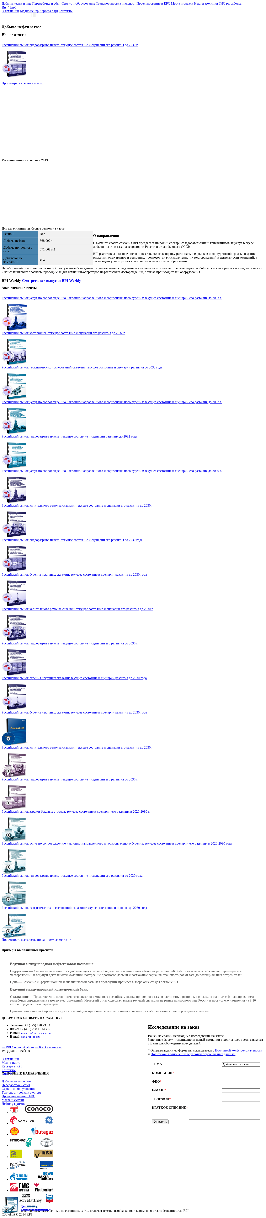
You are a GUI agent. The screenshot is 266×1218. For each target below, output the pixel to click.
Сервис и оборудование (18, 1088)
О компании (10, 1059)
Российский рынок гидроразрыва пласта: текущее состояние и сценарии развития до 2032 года (69, 436)
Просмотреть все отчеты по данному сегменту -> (36, 939)
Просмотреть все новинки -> (22, 83)
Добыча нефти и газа (16, 1081)
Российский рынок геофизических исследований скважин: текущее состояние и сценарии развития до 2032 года (82, 367)
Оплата (7, 1074)
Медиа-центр (11, 1062)
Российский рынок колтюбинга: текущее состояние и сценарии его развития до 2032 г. (63, 333)
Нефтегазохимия (13, 1103)
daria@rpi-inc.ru (30, 1036)
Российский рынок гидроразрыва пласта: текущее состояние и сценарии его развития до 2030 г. (70, 45)
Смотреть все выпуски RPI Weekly (51, 280)
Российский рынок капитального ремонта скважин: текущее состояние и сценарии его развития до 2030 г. (77, 505)
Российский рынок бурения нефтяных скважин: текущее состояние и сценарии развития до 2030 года (74, 574)
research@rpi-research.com (36, 1032)
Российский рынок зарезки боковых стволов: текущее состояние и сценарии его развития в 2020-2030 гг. (76, 811)
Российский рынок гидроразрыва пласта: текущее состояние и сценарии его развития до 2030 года (72, 540)
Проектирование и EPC (18, 1096)
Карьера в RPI (12, 1066)
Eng (13, 7)
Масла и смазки (13, 1100)
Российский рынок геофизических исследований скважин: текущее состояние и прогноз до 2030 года (74, 907)
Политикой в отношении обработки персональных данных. (193, 1054)
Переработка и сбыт (16, 1085)
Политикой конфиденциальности (238, 1050)
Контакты (9, 1070)
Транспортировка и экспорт (21, 1092)
